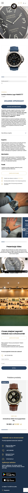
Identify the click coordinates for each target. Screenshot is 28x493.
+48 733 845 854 (8, 355)
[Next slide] (24, 229)
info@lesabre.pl (9, 459)
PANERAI (4, 92)
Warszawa (20, 178)
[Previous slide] (4, 229)
